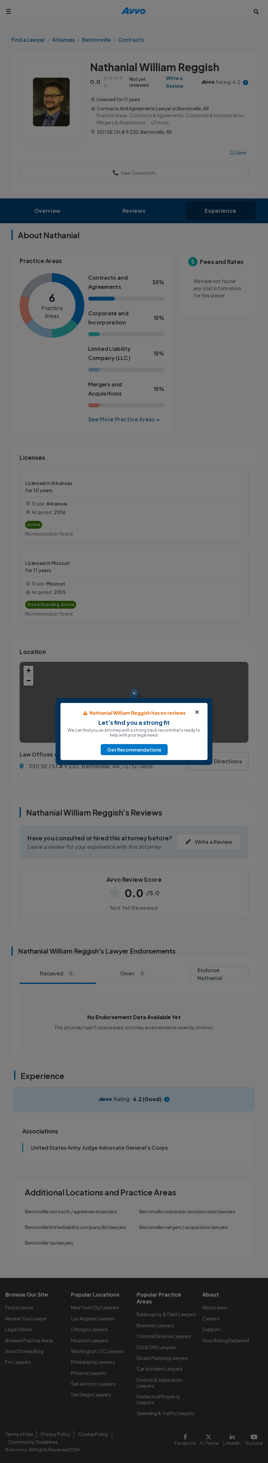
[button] (134, 749)
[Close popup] (197, 712)
